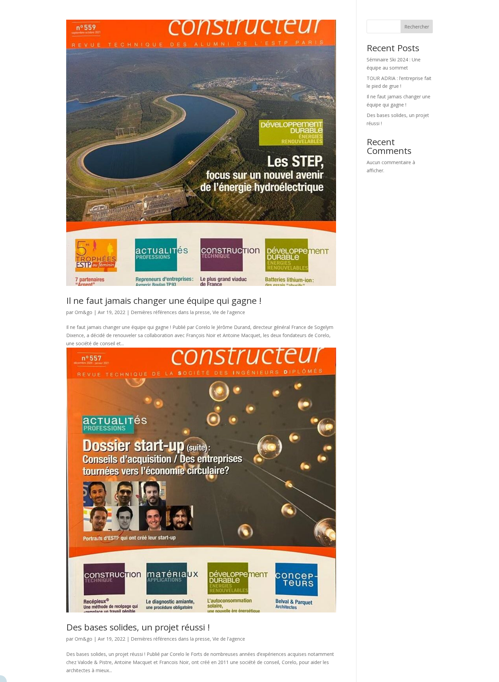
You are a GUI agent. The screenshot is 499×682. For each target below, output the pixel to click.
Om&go (83, 312)
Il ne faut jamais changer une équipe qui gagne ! (163, 300)
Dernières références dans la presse (170, 312)
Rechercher (416, 26)
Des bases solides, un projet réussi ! (138, 627)
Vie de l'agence (228, 312)
